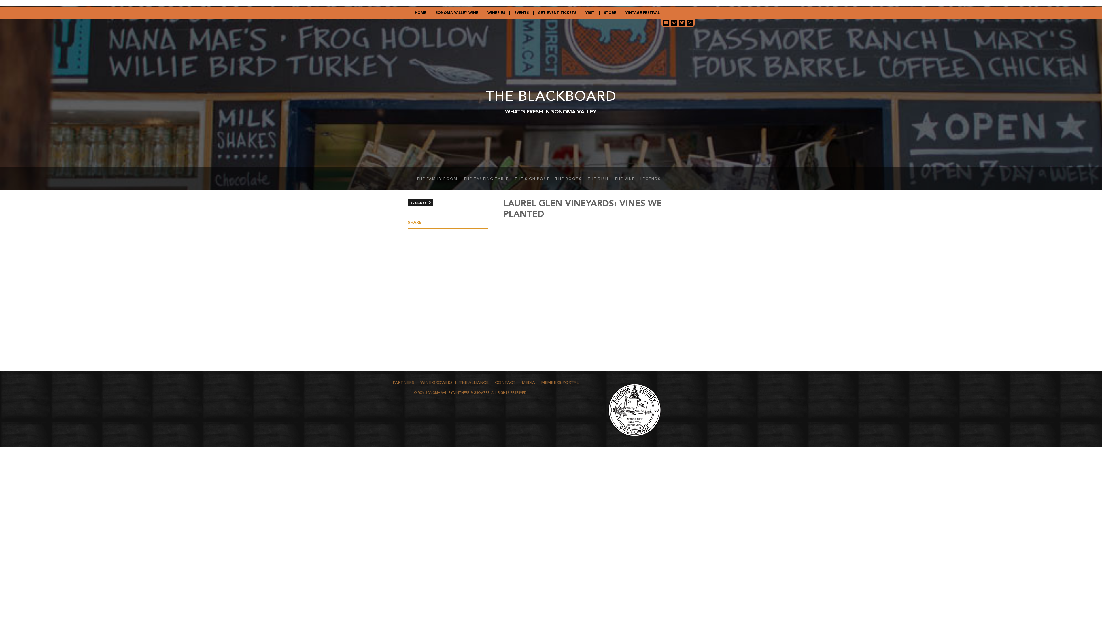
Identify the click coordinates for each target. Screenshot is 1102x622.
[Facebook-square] (666, 23)
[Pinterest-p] (674, 23)
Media (528, 383)
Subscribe (418, 202)
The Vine (624, 179)
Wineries (496, 13)
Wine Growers (436, 383)
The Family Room (437, 179)
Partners (403, 383)
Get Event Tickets (557, 13)
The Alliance (474, 383)
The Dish (597, 179)
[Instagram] (690, 23)
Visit (590, 13)
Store (610, 13)
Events (521, 13)
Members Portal (560, 383)
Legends (650, 179)
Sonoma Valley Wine (457, 13)
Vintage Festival (642, 13)
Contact (505, 383)
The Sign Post (532, 179)
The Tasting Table (486, 179)
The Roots (568, 179)
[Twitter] (682, 23)
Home (420, 13)
